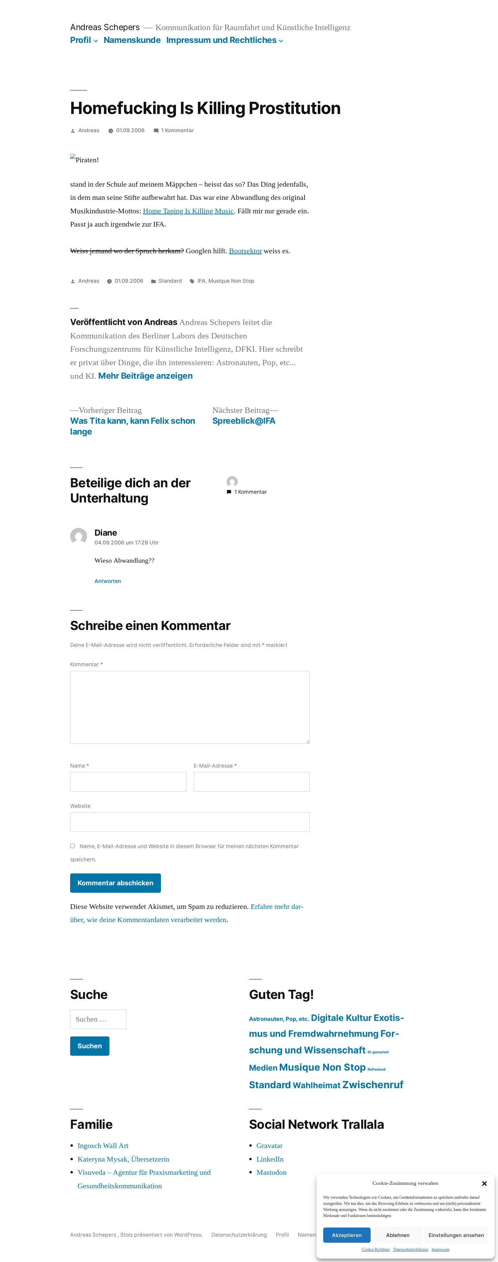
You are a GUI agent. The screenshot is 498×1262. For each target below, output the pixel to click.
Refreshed (377, 1069)
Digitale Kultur (341, 1017)
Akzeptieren (347, 1235)
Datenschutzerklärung (410, 1249)
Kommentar (86, 664)
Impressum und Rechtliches (221, 40)
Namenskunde (132, 40)
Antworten (108, 581)
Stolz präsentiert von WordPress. (162, 1235)
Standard (170, 281)
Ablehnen (398, 1235)
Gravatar (269, 1145)
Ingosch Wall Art (103, 1145)
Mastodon (271, 1172)
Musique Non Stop (231, 281)
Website (80, 806)
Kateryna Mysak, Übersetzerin (123, 1159)
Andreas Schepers (106, 27)
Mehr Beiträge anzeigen (145, 376)
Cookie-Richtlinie (376, 1249)
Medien (263, 1068)
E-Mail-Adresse (215, 766)
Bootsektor (245, 251)
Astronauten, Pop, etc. (279, 1018)
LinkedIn (270, 1159)
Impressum (441, 1249)
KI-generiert (378, 1052)
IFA (201, 281)
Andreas (88, 130)
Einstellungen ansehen (456, 1235)
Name (79, 766)
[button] (484, 1183)
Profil (80, 40)
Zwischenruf (372, 1085)
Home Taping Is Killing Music (188, 211)
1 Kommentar (177, 130)
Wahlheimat (316, 1085)
